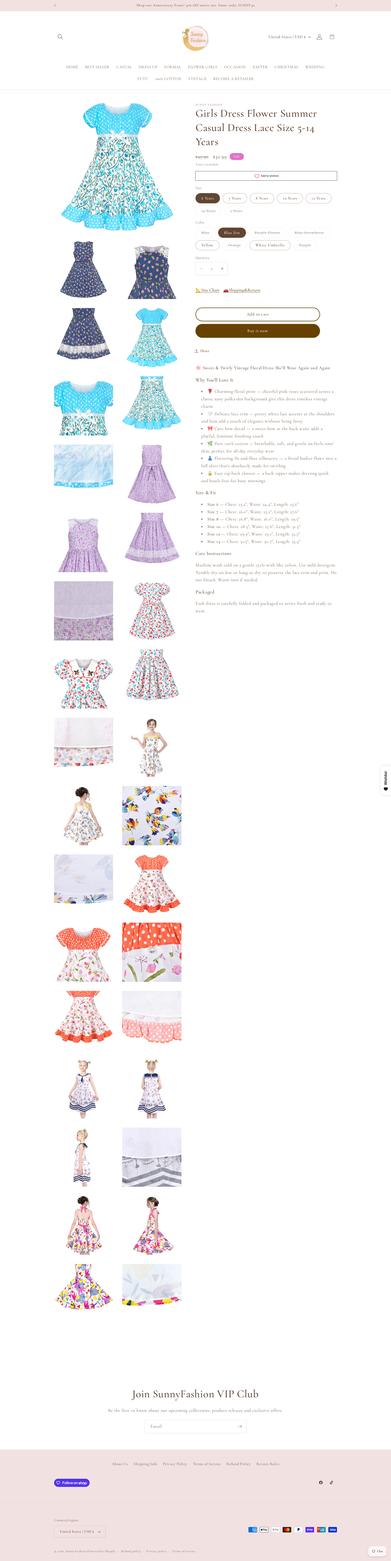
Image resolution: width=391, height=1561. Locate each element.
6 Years (207, 198)
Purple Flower (270, 234)
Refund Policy (238, 1463)
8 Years (262, 198)
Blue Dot (232, 232)
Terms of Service (207, 1463)
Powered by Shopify (101, 1551)
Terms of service (184, 1551)
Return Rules (267, 1463)
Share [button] (205, 350)
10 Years (290, 198)
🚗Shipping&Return (241, 290)
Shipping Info (145, 1463)
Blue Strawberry (312, 234)
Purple (308, 246)
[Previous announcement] (55, 5)
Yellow (207, 245)
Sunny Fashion (76, 1551)
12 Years (319, 198)
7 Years (235, 198)
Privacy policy (156, 1551)
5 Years (239, 212)
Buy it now (257, 330)
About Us (120, 1463)
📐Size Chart (207, 290)
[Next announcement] (336, 5)
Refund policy (131, 1551)
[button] (60, 37)
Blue (208, 234)
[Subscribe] (240, 1426)
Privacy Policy (175, 1463)
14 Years (211, 212)
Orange (237, 246)
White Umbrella (270, 245)
